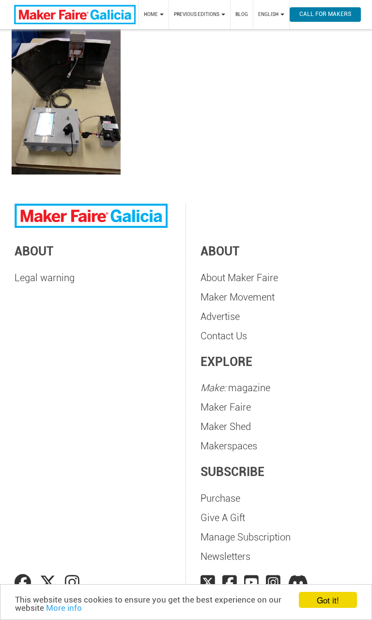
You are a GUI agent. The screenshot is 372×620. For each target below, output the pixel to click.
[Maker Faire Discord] (298, 582)
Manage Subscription (246, 537)
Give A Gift (223, 518)
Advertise (220, 316)
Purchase (220, 498)
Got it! (328, 600)
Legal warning (45, 278)
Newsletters (225, 556)
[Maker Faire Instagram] (273, 582)
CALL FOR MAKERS (325, 14)
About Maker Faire (239, 278)
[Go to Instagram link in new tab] (72, 582)
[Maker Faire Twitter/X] (208, 582)
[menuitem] (154, 14)
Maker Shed (226, 426)
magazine (235, 388)
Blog (241, 14)
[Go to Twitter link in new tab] (50, 582)
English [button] (268, 14)
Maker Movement (238, 297)
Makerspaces (229, 446)
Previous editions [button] (197, 14)
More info (64, 608)
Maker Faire (226, 407)
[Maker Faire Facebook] (229, 582)
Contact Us (224, 336)
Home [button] (151, 14)
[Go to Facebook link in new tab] (25, 582)
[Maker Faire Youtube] (251, 582)
